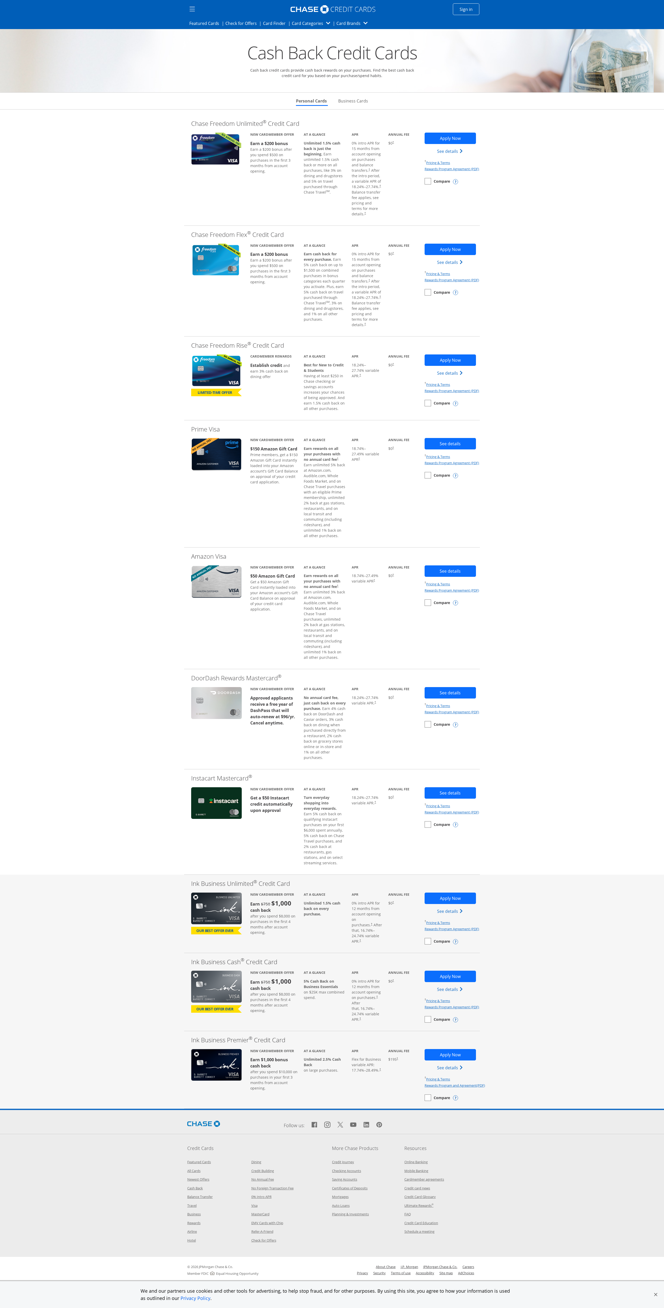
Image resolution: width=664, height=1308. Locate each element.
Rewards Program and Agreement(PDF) (455, 1085)
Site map (446, 1273)
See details (450, 151)
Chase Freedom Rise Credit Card (237, 345)
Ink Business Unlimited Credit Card (240, 883)
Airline (192, 1231)
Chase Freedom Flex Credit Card (237, 234)
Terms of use (401, 1273)
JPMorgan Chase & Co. (440, 1266)
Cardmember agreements (424, 1179)
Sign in (469, 9)
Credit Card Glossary (420, 1196)
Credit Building (262, 1170)
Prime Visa (205, 429)
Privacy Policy (195, 1298)
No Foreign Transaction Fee (272, 1188)
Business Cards (353, 101)
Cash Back (195, 1188)
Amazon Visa (208, 556)
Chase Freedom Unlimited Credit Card (245, 123)
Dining (256, 1162)
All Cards (193, 1170)
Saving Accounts (344, 1179)
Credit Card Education (421, 1223)
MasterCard (260, 1214)
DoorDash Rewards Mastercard (236, 678)
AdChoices (466, 1273)
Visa (254, 1205)
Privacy (362, 1273)
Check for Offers (242, 23)
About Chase (386, 1266)
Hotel (191, 1240)
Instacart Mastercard (221, 778)
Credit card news (417, 1188)
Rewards (193, 1223)
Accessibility (425, 1273)
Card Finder (276, 23)
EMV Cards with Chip (267, 1223)
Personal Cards (312, 101)
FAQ (407, 1214)
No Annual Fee (262, 1179)
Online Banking (416, 1162)
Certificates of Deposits (350, 1188)
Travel (192, 1205)
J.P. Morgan (409, 1266)
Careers (468, 1266)
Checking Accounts (346, 1170)
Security (379, 1273)
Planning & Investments (350, 1214)
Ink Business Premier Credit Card (238, 1040)
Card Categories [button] (312, 23)
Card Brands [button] (353, 23)
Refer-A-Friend (262, 1231)
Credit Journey (343, 1162)
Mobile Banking (416, 1170)
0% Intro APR (261, 1196)
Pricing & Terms (438, 162)
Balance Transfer (200, 1196)
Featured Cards (205, 23)
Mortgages (340, 1196)
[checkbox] (437, 181)
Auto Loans (341, 1205)
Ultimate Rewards (418, 1205)
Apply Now (458, 138)
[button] (656, 1294)
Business (194, 1214)
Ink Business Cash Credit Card (234, 961)
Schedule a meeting (419, 1231)
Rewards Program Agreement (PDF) (452, 169)
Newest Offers (198, 1179)
